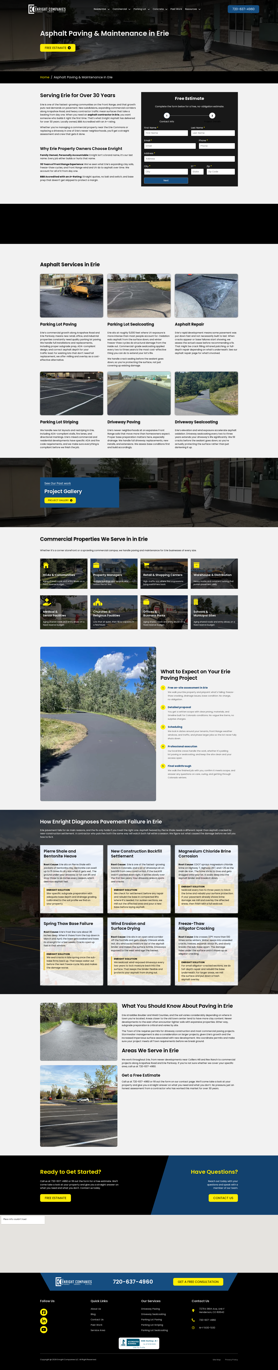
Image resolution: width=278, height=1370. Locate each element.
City (147, 166)
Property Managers (107, 575)
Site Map (217, 1359)
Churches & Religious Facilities (106, 613)
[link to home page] (47, 9)
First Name (151, 127)
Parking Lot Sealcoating (130, 324)
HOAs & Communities (59, 575)
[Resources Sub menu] (199, 9)
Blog (93, 1314)
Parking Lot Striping (59, 422)
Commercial (120, 9)
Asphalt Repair (189, 324)
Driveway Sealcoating (196, 422)
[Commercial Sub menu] (129, 9)
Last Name (198, 127)
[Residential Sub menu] (108, 9)
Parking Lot (139, 9)
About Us (96, 1309)
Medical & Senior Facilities (54, 613)
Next (166, 180)
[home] (74, 1281)
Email (148, 140)
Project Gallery (58, 500)
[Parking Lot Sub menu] (149, 9)
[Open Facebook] (43, 1312)
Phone (203, 140)
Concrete (158, 9)
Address (149, 153)
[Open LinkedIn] (43, 1321)
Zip (209, 166)
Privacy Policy (231, 1359)
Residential (100, 9)
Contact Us (223, 1198)
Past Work (176, 9)
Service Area (98, 1330)
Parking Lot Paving (58, 324)
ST (193, 166)
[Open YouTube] (43, 1329)
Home (44, 77)
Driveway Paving (123, 422)
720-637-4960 (243, 9)
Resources (191, 9)
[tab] (167, 118)
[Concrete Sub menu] (166, 9)
